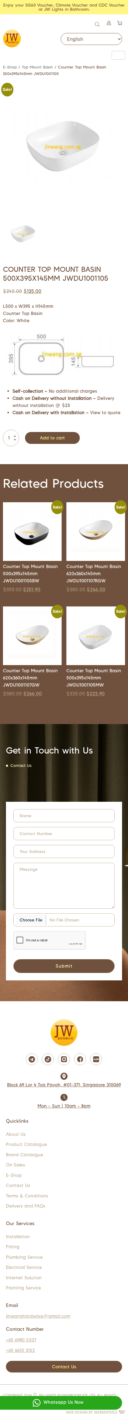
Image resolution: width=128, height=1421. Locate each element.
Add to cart (52, 438)
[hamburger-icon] (118, 55)
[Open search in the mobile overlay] (98, 23)
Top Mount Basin (37, 67)
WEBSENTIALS (106, 1412)
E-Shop (10, 67)
